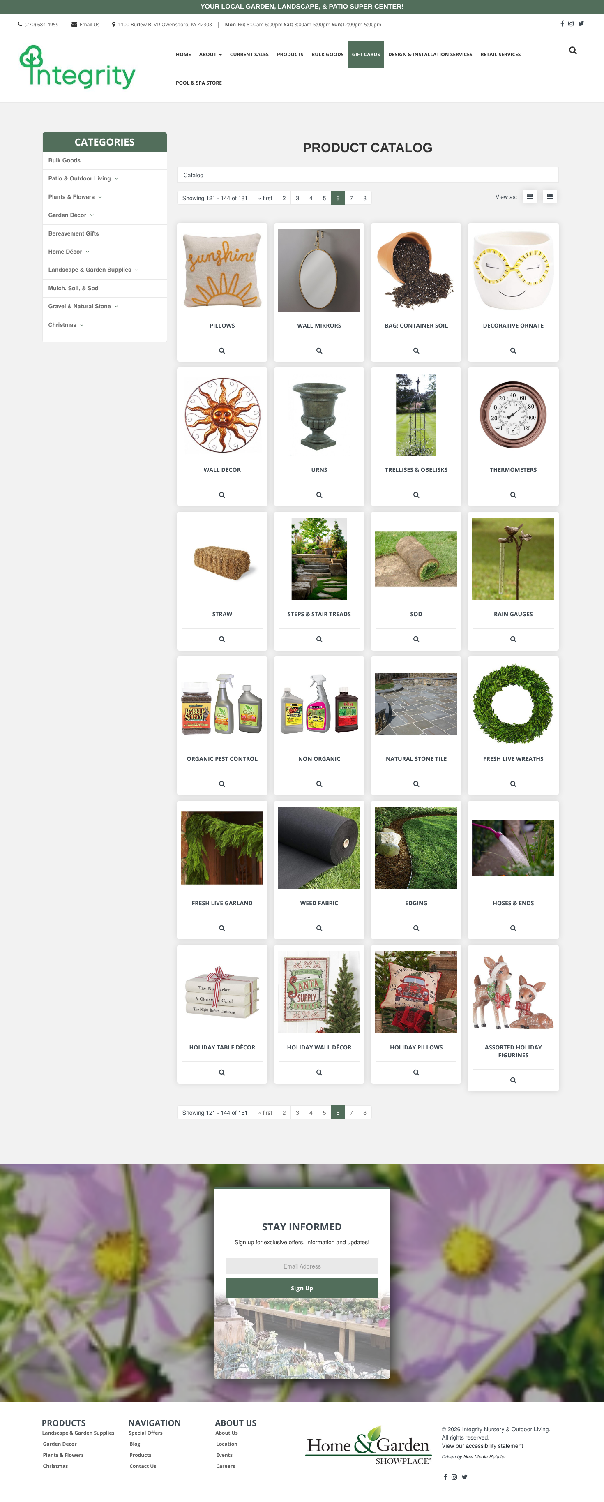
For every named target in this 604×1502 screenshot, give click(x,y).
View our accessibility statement (482, 1445)
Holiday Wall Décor (319, 1047)
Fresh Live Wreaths (513, 759)
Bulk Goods (327, 54)
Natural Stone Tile (416, 759)
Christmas (63, 325)
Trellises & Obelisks (416, 470)
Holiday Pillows (416, 1047)
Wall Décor (222, 470)
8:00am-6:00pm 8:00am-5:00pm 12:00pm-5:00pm (303, 24)
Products (290, 54)
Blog (134, 1443)
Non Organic (319, 759)
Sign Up (302, 1288)
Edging (416, 903)
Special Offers (146, 1432)
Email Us (89, 24)
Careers (225, 1466)
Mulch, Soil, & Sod (73, 288)
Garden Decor (60, 1443)
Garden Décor (68, 215)
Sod (416, 614)
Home (183, 54)
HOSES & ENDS (513, 903)
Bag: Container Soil (416, 326)
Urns (319, 470)
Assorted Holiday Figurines (513, 1051)
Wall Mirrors (319, 326)
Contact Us (142, 1466)
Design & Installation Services (430, 54)
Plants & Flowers (72, 197)
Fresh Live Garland (222, 903)
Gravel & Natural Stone (80, 306)
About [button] (208, 54)
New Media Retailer (484, 1456)
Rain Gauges (513, 614)
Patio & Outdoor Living (80, 178)
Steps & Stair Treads (319, 614)
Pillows (222, 326)
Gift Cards (366, 54)
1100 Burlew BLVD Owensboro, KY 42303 (165, 24)
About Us (226, 1432)
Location (226, 1443)
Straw (222, 614)
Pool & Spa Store (199, 82)
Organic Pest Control (222, 759)
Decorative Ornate (513, 326)
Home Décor (66, 251)
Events (224, 1454)
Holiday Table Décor (222, 1047)
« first (265, 198)
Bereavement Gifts (73, 233)
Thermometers (513, 470)
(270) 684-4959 (42, 24)
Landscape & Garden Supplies (90, 270)
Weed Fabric (319, 903)
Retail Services (501, 54)
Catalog (193, 175)
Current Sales (249, 54)
